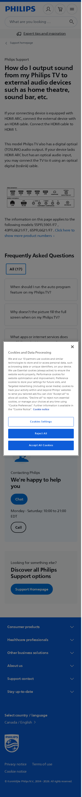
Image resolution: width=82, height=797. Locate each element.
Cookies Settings (39, 422)
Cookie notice (54, 409)
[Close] (70, 347)
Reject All (39, 433)
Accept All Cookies (39, 445)
